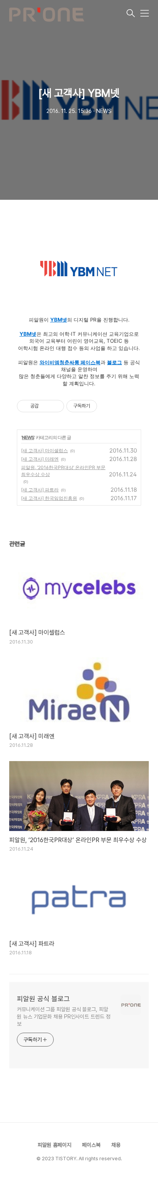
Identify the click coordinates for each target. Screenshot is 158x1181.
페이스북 (91, 1145)
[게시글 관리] (55, 406)
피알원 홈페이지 (54, 1145)
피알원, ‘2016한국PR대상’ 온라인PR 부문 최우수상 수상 (63, 470)
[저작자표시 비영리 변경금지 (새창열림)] (107, 406)
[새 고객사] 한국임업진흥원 (49, 498)
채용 (115, 1145)
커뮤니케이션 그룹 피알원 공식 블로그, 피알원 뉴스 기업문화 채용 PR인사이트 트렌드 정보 (63, 1016)
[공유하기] (46, 406)
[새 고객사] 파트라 (40, 490)
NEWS (28, 437)
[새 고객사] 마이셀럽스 (44, 450)
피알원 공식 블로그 (43, 999)
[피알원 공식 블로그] (67, 13)
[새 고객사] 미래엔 (40, 459)
